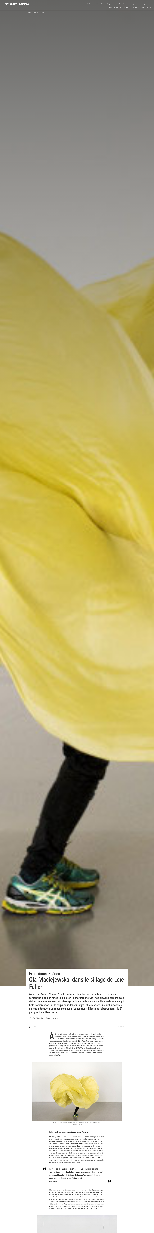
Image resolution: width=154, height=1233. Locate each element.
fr (148, 4)
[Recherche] (143, 4)
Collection (122, 4)
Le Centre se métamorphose (96, 4)
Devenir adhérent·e (115, 7)
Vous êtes (145, 7)
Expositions (38, 973)
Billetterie (127, 7)
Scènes (54, 973)
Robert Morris (70, 1192)
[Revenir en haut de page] (149, 1228)
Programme (110, 4)
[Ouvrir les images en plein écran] (130, 1216)
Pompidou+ (134, 4)
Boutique (137, 7)
